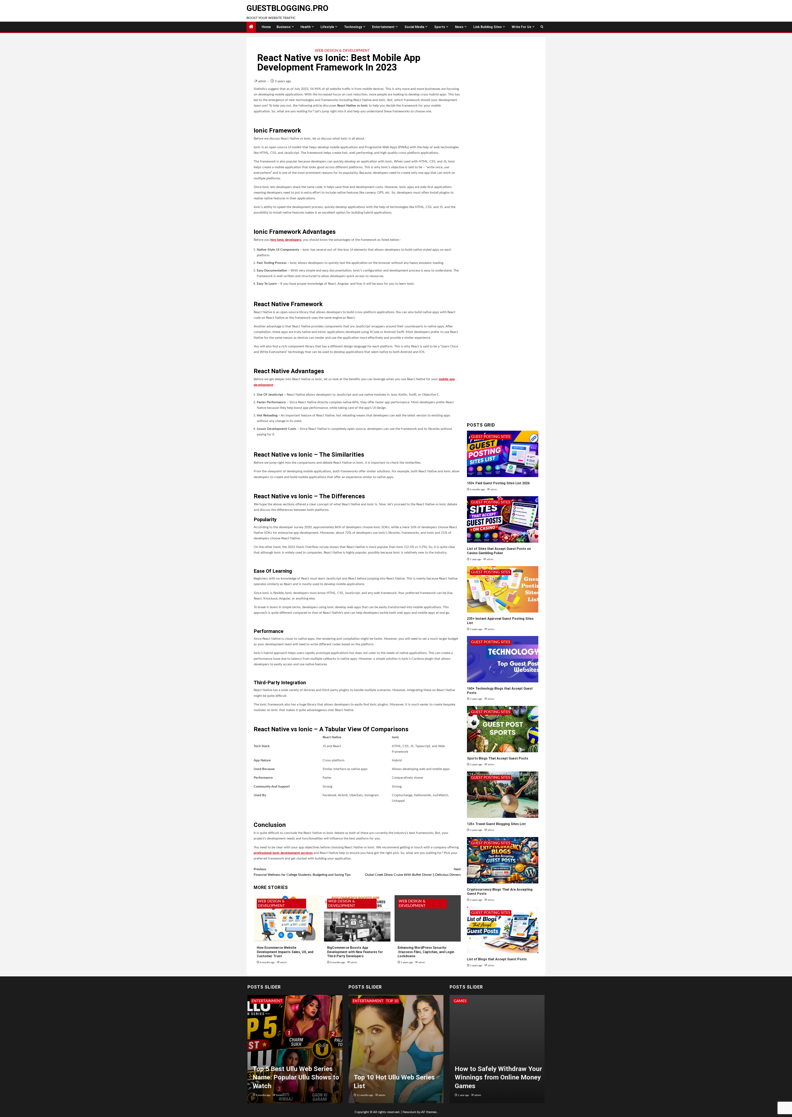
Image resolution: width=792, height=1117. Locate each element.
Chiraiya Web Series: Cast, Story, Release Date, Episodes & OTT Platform (297, 1077)
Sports (439, 27)
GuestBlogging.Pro (287, 8)
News (459, 27)
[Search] (541, 27)
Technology (353, 27)
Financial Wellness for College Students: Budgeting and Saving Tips (302, 872)
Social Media (414, 27)
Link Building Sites (487, 27)
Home (266, 27)
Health (306, 27)
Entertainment (383, 27)
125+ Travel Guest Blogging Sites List (496, 824)
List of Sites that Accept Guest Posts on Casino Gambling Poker (499, 551)
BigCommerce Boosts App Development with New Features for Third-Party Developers (355, 952)
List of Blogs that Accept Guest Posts (497, 959)
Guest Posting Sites (490, 437)
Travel (374, 1001)
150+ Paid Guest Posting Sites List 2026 (498, 483)
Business (284, 27)
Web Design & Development (342, 51)
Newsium (409, 1112)
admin (262, 81)
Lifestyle (327, 27)
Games (460, 1001)
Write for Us (521, 27)
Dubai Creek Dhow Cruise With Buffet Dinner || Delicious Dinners (413, 872)
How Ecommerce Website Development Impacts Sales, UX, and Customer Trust (285, 952)
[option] (295, 1051)
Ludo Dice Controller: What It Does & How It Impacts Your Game (497, 1077)
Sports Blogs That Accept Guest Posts (497, 758)
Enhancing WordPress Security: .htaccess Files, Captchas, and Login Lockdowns (426, 952)
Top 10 (359, 1001)
